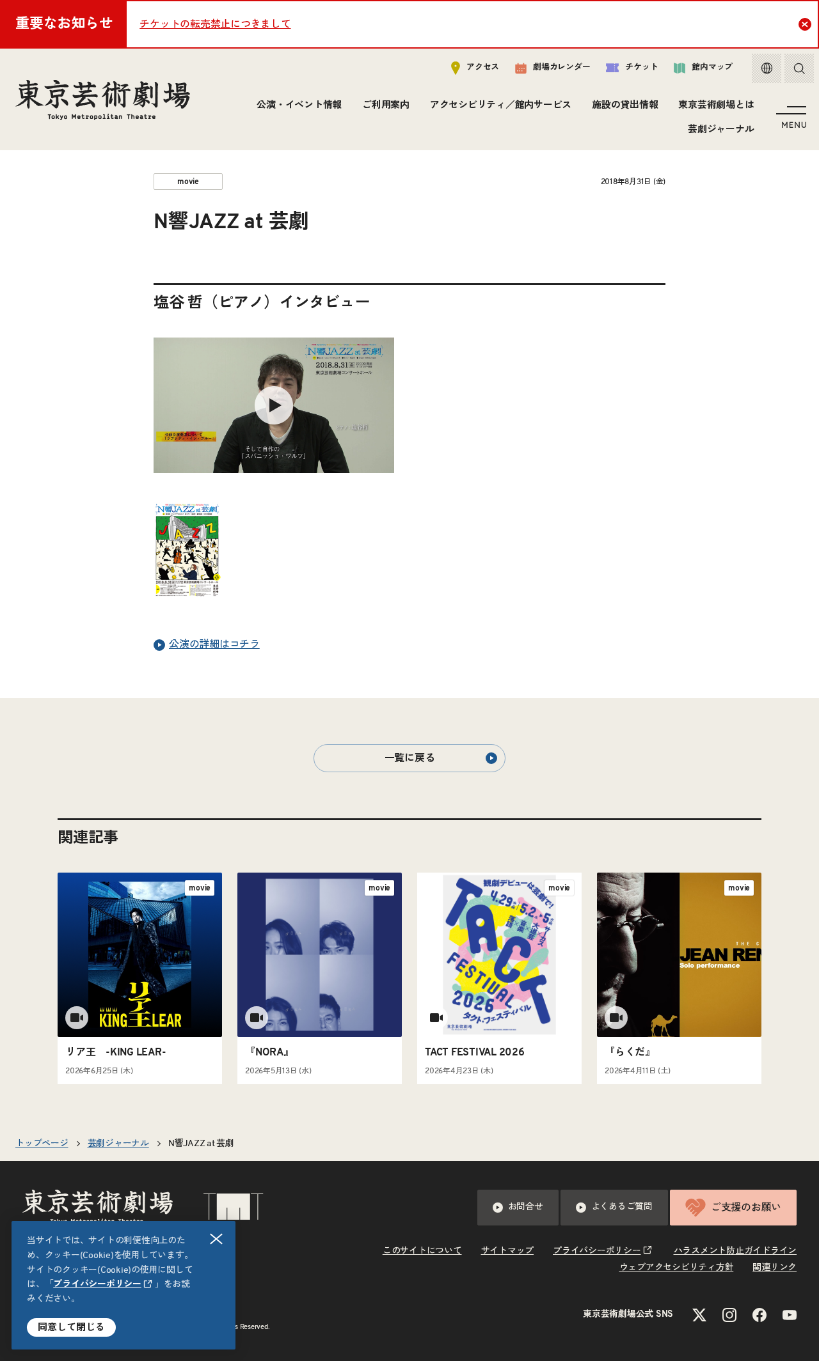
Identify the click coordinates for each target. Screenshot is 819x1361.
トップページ (41, 1143)
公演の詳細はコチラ (214, 644)
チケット (641, 67)
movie (188, 181)
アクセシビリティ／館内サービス (500, 105)
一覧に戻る (410, 758)
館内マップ (712, 67)
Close (805, 24)
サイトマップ (507, 1251)
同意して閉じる (71, 1327)
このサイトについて (422, 1251)
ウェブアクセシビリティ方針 (676, 1267)
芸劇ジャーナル (721, 129)
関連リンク (774, 1267)
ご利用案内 (386, 105)
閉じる (216, 1239)
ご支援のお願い (746, 1207)
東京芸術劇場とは (716, 105)
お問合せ (525, 1206)
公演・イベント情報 (299, 105)
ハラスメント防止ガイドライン (735, 1251)
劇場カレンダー (561, 67)
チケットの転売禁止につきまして (214, 24)
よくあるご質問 (622, 1206)
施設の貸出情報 (625, 105)
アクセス (482, 67)
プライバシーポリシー (97, 1284)
